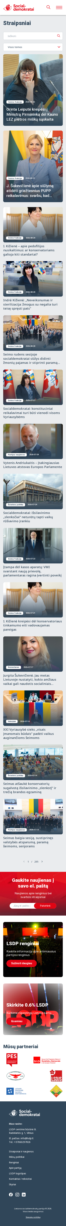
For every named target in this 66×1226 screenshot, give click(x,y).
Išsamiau (16, 1021)
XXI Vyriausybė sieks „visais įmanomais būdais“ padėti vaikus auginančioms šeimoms (28, 733)
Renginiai (14, 1162)
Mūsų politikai (16, 1156)
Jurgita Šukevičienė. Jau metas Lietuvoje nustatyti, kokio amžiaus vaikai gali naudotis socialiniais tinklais (29, 681)
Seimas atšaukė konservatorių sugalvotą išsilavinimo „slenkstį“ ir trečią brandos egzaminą (29, 787)
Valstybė (12, 721)
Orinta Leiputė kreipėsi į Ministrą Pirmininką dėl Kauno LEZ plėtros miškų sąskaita (32, 114)
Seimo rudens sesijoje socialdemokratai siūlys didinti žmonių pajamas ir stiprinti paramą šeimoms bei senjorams (30, 360)
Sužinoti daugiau (21, 963)
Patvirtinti (45, 905)
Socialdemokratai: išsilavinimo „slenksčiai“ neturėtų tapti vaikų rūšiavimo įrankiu (28, 517)
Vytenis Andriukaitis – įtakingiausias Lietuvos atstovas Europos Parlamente (32, 465)
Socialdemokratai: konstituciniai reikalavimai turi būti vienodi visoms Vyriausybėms (31, 412)
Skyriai (12, 1184)
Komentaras (13, 667)
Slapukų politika (33, 1217)
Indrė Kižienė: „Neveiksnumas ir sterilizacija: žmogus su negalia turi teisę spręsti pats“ (30, 304)
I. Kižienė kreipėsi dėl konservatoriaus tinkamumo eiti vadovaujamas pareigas (32, 625)
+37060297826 (22, 1142)
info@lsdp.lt (27, 1138)
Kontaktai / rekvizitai (20, 1178)
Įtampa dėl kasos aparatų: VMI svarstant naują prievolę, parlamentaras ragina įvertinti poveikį (32, 571)
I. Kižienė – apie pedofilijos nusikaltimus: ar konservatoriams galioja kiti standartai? (28, 250)
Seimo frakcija (15, 102)
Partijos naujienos (16, 455)
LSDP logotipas (17, 1173)
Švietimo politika (15, 505)
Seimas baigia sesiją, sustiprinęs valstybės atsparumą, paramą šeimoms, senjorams (28, 842)
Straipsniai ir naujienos (21, 1151)
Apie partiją (15, 1167)
